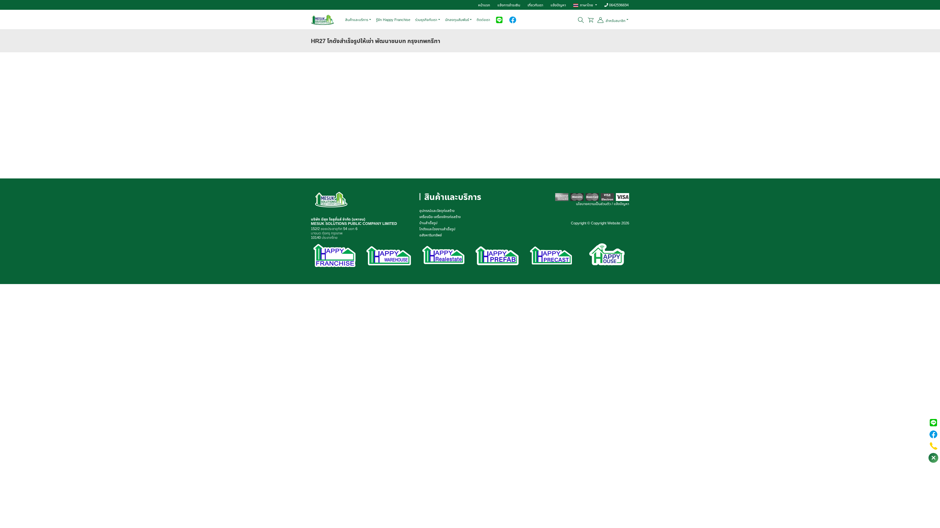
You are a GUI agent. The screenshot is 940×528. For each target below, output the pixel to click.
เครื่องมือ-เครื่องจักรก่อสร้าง (440, 216)
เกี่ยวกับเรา (535, 4)
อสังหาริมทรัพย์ (430, 234)
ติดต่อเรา (483, 19)
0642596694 (618, 4)
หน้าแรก (484, 4)
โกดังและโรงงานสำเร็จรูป (437, 228)
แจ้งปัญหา (558, 4)
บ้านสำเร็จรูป (428, 222)
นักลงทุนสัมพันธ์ (457, 19)
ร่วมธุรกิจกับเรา (426, 19)
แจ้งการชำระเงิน (508, 4)
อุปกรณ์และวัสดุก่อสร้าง (437, 210)
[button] (499, 19)
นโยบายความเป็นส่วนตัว (593, 203)
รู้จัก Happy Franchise (393, 19)
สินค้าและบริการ (356, 19)
